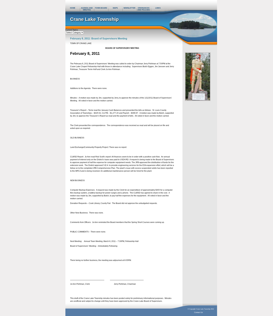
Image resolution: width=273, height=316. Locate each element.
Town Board (101, 8)
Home (72, 8)
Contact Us (198, 312)
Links (158, 8)
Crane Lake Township (94, 19)
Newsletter (129, 8)
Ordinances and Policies (143, 9)
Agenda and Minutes (87, 9)
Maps (115, 8)
